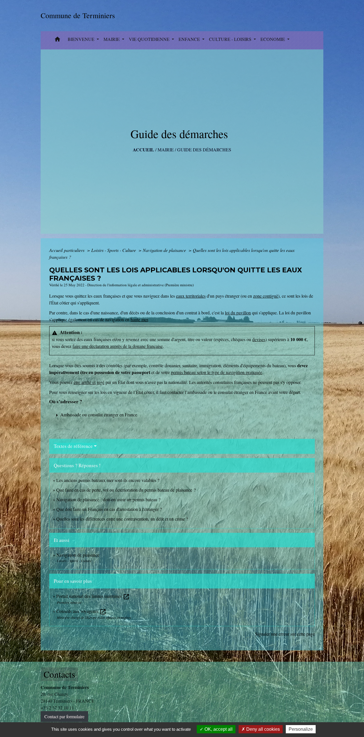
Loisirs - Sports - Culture (114, 250)
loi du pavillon (238, 313)
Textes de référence (73, 446)
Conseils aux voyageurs (81, 611)
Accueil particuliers (67, 250)
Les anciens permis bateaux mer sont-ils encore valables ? (107, 480)
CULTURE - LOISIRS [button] (231, 39)
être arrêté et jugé (89, 382)
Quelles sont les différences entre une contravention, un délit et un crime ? (122, 519)
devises (258, 339)
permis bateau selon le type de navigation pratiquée (216, 372)
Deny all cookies (262, 729)
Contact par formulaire (64, 716)
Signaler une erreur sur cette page (285, 634)
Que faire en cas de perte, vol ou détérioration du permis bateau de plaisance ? (126, 490)
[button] (57, 40)
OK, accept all (218, 729)
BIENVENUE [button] (82, 39)
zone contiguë (265, 296)
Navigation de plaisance (165, 250)
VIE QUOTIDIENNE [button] (150, 39)
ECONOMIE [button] (273, 39)
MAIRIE (166, 150)
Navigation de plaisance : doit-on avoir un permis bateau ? (108, 499)
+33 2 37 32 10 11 (57, 708)
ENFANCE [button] (190, 39)
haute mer (139, 319)
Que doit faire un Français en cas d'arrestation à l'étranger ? (109, 509)
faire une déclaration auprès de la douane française (118, 346)
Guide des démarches (204, 150)
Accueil (143, 149)
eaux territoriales (191, 296)
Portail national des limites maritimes (93, 596)
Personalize (301, 729)
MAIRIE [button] (112, 39)
